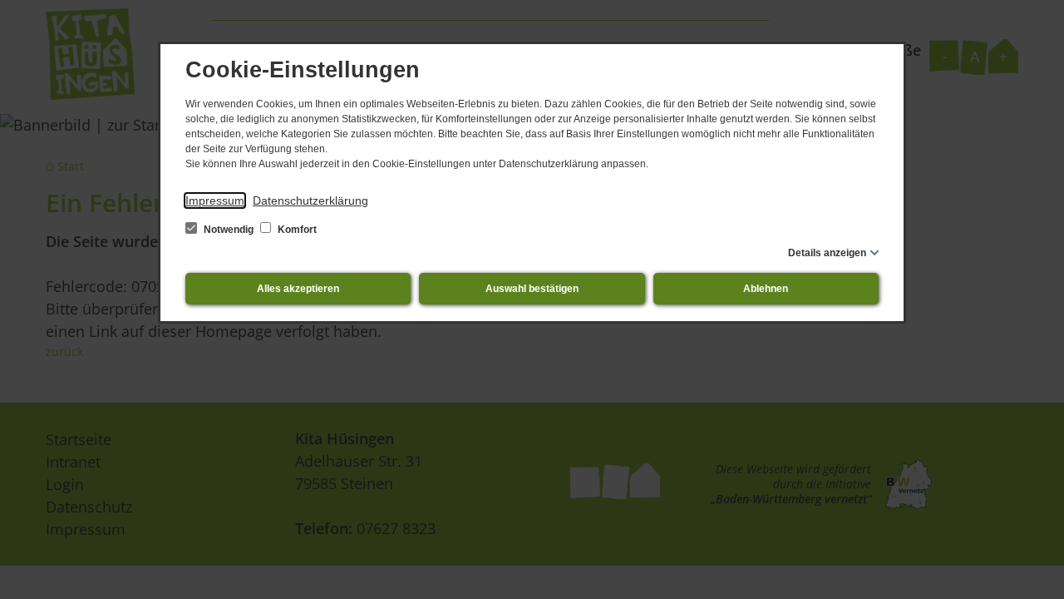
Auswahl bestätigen (532, 289)
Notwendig (228, 229)
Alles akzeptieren (298, 289)
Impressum (214, 200)
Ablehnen (765, 289)
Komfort (296, 229)
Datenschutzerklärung (310, 200)
